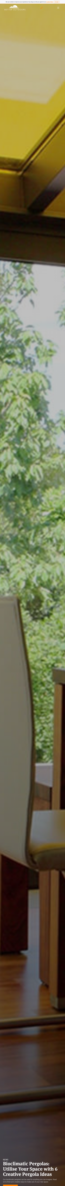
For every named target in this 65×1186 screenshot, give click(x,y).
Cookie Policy (49, 2)
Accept (56, 2)
